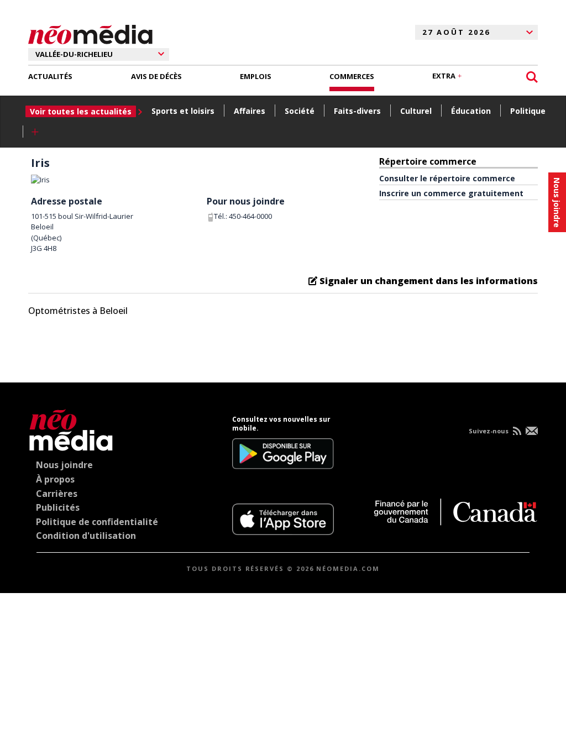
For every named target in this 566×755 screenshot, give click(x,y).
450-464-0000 (250, 216)
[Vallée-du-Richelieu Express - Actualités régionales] (90, 32)
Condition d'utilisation (86, 535)
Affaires (249, 111)
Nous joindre (64, 465)
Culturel (416, 111)
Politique (528, 111)
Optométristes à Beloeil (78, 311)
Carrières (56, 493)
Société (300, 111)
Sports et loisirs (182, 111)
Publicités (58, 507)
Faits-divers (357, 111)
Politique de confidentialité (97, 522)
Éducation (471, 111)
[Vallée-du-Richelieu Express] (71, 428)
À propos (55, 479)
